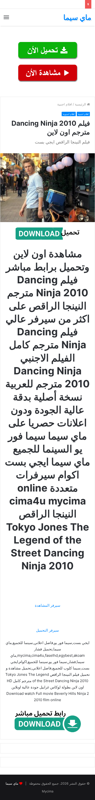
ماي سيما (12, 783)
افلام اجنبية (64, 104)
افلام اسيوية (69, 114)
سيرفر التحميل (47, 630)
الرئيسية (81, 104)
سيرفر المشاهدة (47, 605)
